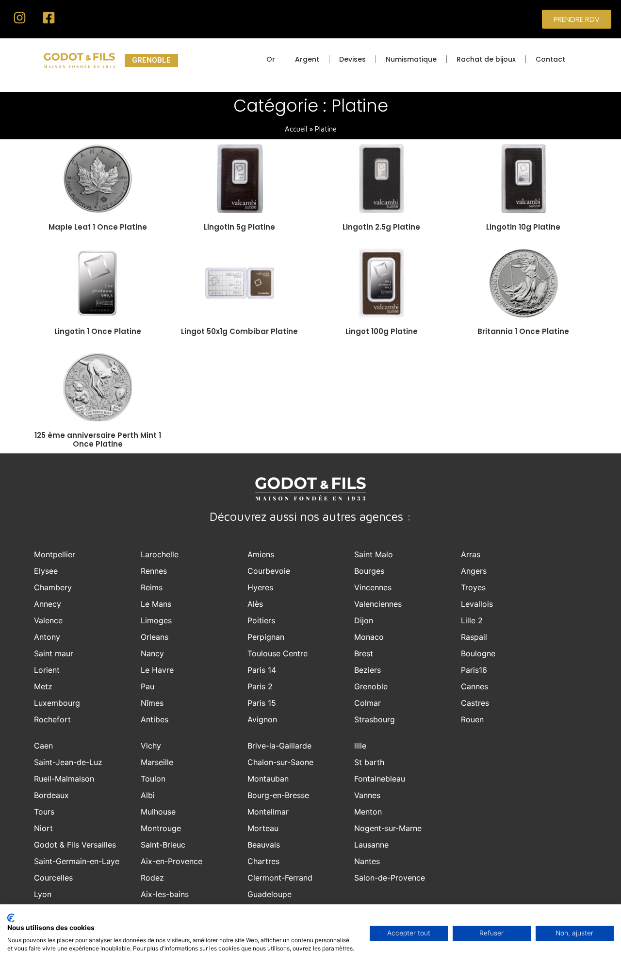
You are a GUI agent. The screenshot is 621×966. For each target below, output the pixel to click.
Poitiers (261, 620)
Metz (43, 686)
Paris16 (474, 670)
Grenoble (371, 686)
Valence (48, 620)
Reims (152, 587)
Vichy (151, 745)
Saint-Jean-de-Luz (68, 762)
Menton (368, 811)
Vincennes (373, 587)
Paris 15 (261, 703)
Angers (474, 571)
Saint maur (53, 653)
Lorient (47, 670)
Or (270, 59)
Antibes (154, 719)
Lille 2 (472, 620)
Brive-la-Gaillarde (279, 745)
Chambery (53, 587)
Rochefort (52, 719)
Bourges (369, 571)
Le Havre (157, 670)
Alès (255, 604)
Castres (475, 703)
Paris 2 (260, 686)
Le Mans (156, 604)
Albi (148, 795)
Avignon (262, 719)
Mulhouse (158, 811)
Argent (307, 59)
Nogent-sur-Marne (388, 828)
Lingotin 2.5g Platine (381, 227)
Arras (470, 554)
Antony (47, 637)
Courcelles (53, 878)
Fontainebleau (379, 778)
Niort (43, 828)
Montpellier (54, 554)
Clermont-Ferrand (279, 878)
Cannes (474, 686)
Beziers (367, 670)
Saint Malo (373, 554)
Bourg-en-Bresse (278, 795)
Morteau (262, 828)
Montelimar (268, 811)
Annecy (47, 604)
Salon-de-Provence (389, 878)
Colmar (367, 703)
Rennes (154, 571)
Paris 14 (261, 670)
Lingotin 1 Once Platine (97, 331)
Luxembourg (57, 703)
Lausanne (371, 844)
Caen (43, 745)
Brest (363, 653)
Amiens (260, 554)
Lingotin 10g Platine (523, 227)
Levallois (477, 604)
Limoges (156, 620)
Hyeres (260, 587)
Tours (44, 811)
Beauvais (263, 844)
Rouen (472, 719)
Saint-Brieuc (163, 844)
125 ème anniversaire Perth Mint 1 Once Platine (97, 439)
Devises (352, 59)
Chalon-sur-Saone (280, 762)
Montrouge (161, 828)
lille (360, 745)
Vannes (367, 795)
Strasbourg (374, 719)
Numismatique (411, 59)
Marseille (157, 762)
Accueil (296, 129)
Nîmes (152, 703)
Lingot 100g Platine (381, 331)
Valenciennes (378, 604)
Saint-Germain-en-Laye (76, 861)
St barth (369, 762)
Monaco (369, 637)
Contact (550, 59)
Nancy (152, 653)
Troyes (473, 587)
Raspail (474, 637)
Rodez (152, 878)
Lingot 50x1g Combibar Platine (239, 331)
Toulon (153, 778)
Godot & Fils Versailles (75, 844)
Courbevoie (268, 571)
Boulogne (478, 653)
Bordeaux (51, 795)
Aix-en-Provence (171, 861)
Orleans (154, 637)
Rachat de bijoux (486, 59)
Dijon (363, 620)
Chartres (263, 861)
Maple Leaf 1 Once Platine (98, 227)
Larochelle (160, 554)
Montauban (268, 778)
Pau (147, 686)
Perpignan (265, 637)
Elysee (46, 571)
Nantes (367, 861)
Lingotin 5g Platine (239, 227)
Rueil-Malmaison (64, 778)
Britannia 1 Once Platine (523, 331)
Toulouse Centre (277, 653)
